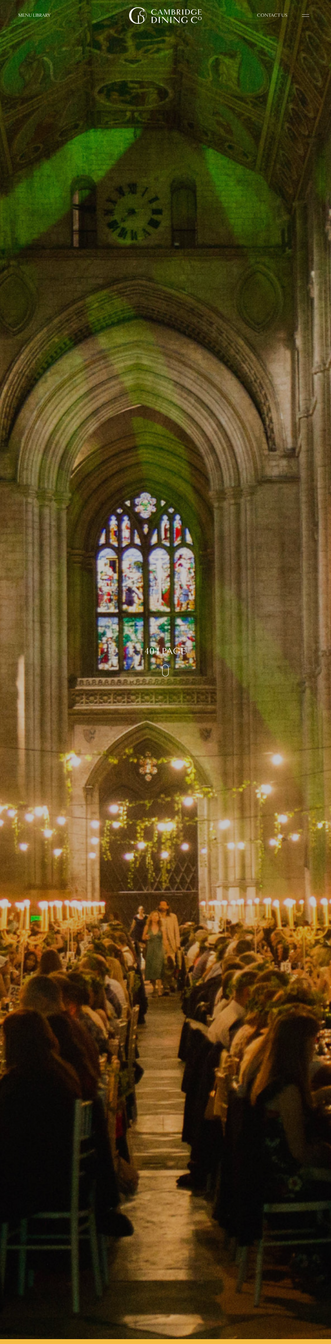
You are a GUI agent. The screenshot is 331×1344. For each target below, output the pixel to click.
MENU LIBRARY (34, 15)
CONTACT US (272, 15)
